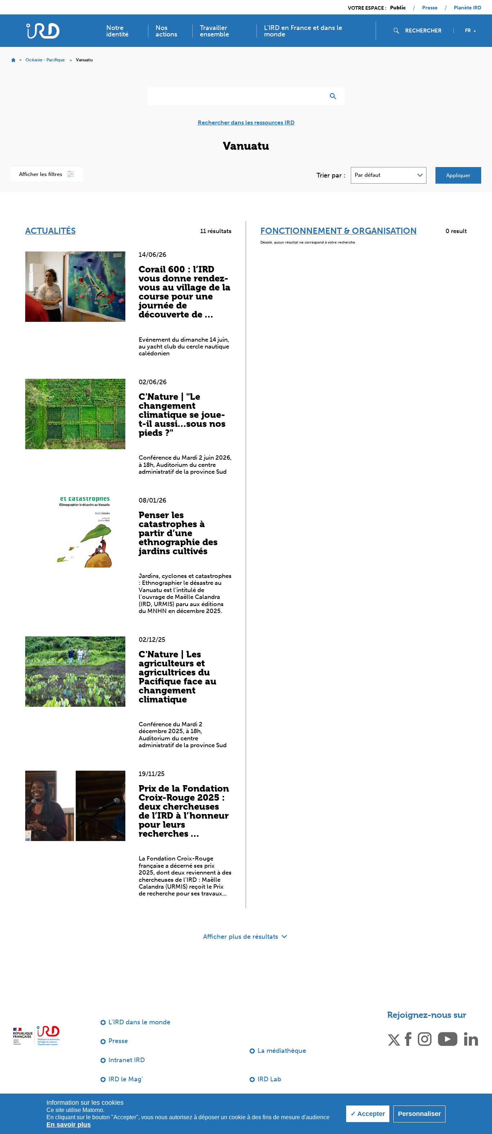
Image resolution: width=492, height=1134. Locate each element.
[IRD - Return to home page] (43, 31)
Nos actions (166, 31)
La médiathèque (282, 1050)
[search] (426, 30)
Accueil (13, 60)
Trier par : (331, 175)
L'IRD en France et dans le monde (303, 31)
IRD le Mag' (125, 1079)
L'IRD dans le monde (139, 1022)
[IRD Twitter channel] (394, 1038)
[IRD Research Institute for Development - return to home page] (36, 1035)
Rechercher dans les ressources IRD (246, 123)
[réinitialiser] (316, 96)
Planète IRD (467, 7)
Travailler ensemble (214, 31)
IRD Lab (269, 1079)
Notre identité (117, 31)
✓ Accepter (367, 1113)
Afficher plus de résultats (241, 937)
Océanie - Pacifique (45, 59)
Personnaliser (419, 1113)
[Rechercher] (335, 96)
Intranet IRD (126, 1060)
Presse (430, 7)
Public (398, 7)
